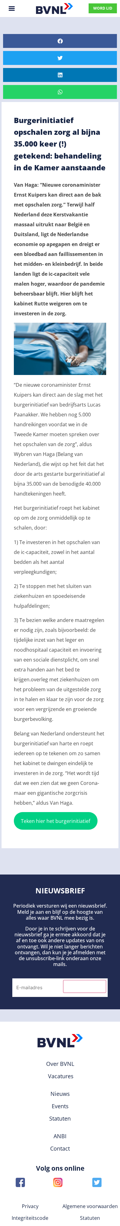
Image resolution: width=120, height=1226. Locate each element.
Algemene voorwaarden (90, 1206)
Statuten (90, 1218)
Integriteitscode (30, 1218)
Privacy (30, 1206)
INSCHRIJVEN (84, 986)
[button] (60, 41)
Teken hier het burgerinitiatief (55, 821)
